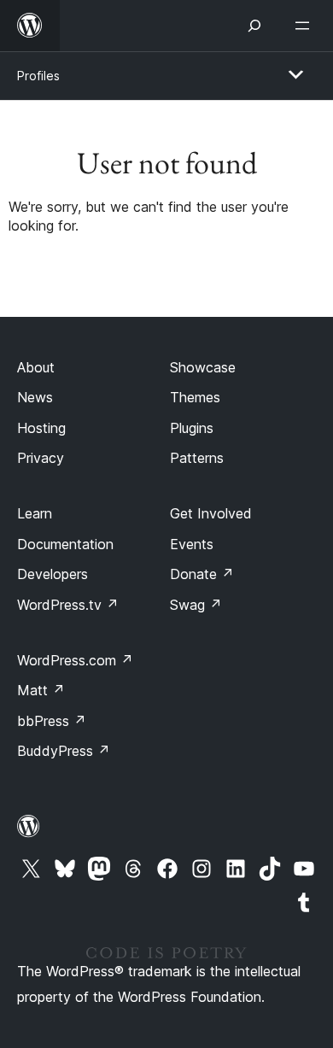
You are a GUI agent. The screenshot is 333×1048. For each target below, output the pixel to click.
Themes (195, 397)
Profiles (38, 75)
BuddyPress (63, 750)
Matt (41, 690)
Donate (202, 574)
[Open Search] (254, 25)
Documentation (65, 544)
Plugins (191, 427)
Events (191, 544)
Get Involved (211, 513)
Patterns (197, 457)
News (35, 397)
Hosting (41, 427)
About (36, 367)
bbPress (51, 720)
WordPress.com (75, 660)
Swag (196, 604)
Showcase (203, 367)
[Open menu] (305, 25)
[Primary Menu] (295, 74)
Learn (34, 513)
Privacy (40, 457)
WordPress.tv (68, 604)
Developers (52, 574)
